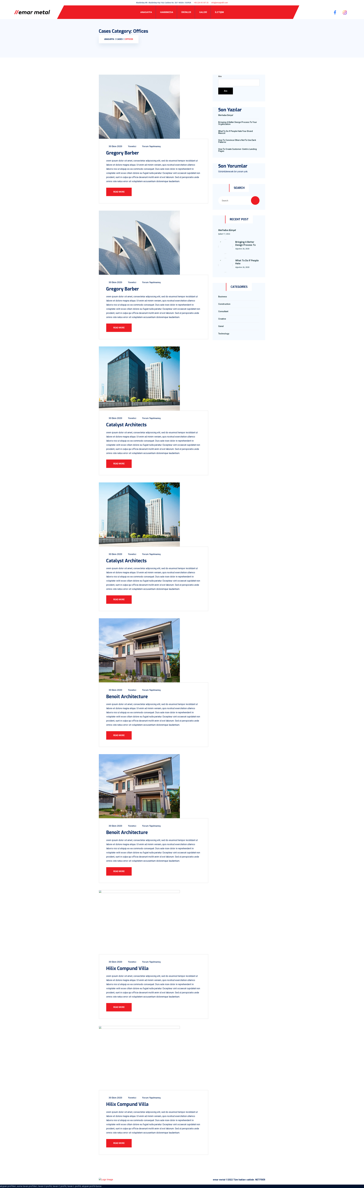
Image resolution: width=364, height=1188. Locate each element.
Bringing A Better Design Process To (245, 243)
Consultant (223, 311)
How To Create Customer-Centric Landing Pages (237, 150)
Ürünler (186, 12)
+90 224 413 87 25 (201, 3)
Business (222, 297)
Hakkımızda (166, 12)
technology (223, 334)
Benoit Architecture (127, 697)
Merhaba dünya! (225, 115)
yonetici (131, 146)
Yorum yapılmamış (151, 146)
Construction (224, 304)
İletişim (219, 12)
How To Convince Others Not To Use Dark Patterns (237, 141)
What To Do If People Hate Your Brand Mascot (235, 132)
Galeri (203, 12)
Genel (221, 326)
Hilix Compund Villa (127, 968)
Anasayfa (146, 12)
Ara (220, 76)
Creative (222, 319)
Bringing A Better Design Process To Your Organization (237, 123)
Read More (119, 192)
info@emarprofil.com (219, 3)
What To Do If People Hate (247, 262)
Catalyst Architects (126, 425)
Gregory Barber (122, 153)
